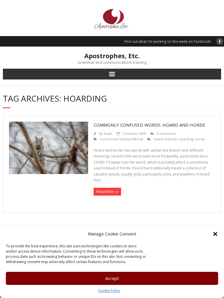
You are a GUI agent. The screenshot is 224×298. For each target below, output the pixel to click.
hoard (158, 139)
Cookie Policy (109, 290)
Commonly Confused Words (121, 139)
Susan (108, 133)
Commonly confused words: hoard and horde (149, 125)
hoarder (171, 139)
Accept (112, 278)
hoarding (186, 139)
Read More (106, 191)
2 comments (166, 133)
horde (200, 139)
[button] (215, 234)
